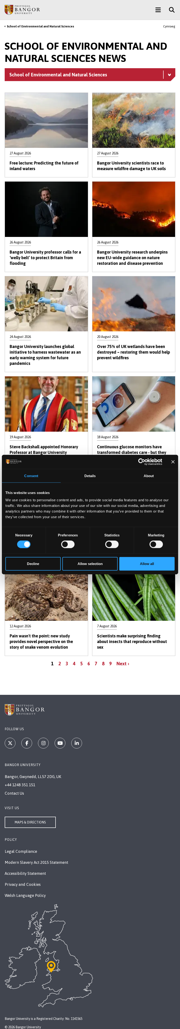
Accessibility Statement (25, 873)
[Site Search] (170, 10)
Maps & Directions (30, 822)
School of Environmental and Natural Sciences (40, 26)
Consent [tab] (31, 476)
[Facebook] (26, 743)
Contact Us (14, 793)
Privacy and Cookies (23, 884)
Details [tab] (90, 476)
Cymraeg (169, 26)
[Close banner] (173, 461)
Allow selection (90, 564)
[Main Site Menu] (158, 10)
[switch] (68, 544)
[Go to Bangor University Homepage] (22, 10)
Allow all (147, 564)
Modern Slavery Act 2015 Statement (36, 862)
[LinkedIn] (76, 743)
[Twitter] (10, 743)
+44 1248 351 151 (20, 784)
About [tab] (149, 476)
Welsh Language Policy (25, 895)
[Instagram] (43, 743)
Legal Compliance (21, 851)
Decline (33, 564)
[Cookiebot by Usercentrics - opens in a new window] (141, 461)
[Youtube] (60, 743)
